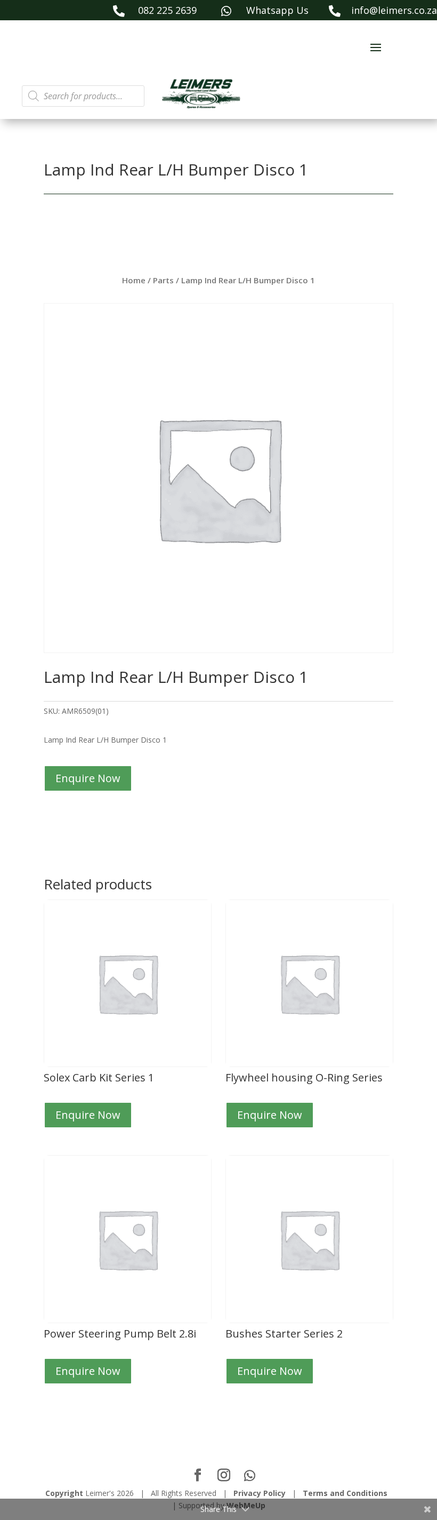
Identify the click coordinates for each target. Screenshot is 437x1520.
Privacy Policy (259, 1493)
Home (133, 280)
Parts (163, 280)
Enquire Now (87, 778)
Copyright (64, 1493)
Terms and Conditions (345, 1493)
